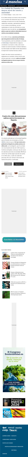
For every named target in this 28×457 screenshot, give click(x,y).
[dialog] (14, 228)
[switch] (22, 229)
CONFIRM (9, 255)
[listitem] (14, 226)
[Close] (25, 199)
